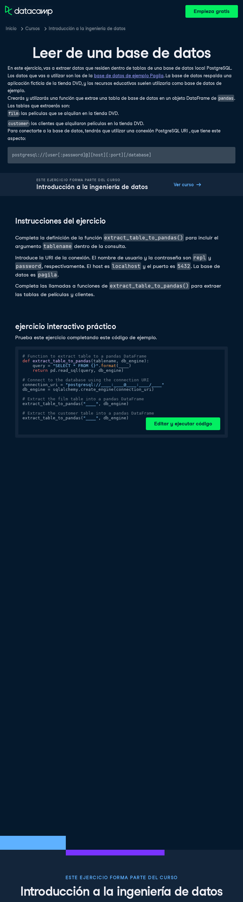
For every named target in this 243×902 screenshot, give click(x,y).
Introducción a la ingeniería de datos (87, 28)
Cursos (32, 28)
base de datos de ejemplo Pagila (129, 75)
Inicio (11, 28)
